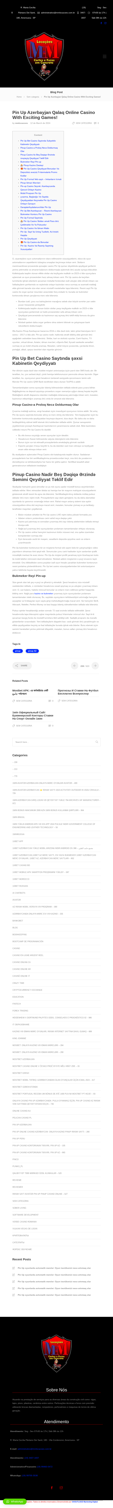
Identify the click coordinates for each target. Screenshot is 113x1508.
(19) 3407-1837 (31, 1458)
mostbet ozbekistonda (25, 1087)
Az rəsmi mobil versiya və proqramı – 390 (35, 907)
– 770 (15, 776)
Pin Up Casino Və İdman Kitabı (34, 228)
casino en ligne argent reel (28, 955)
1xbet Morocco (21, 879)
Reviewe (17, 1180)
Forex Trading (20, 1011)
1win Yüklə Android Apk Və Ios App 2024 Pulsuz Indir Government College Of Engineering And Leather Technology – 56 (54, 825)
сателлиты (18, 1242)
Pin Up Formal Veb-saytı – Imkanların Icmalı (41, 179)
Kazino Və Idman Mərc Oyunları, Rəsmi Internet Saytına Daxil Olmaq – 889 (52, 1031)
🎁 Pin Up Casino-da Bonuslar (34, 242)
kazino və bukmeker (43, 593)
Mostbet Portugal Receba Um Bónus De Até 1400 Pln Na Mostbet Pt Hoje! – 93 (54, 1094)
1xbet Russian (20, 886)
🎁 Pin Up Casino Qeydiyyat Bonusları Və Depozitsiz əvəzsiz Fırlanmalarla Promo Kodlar (39, 172)
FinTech (17, 1004)
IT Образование (21, 1024)
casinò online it (21, 976)
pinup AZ (32, 651)
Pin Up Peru (19, 1139)
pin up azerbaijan (22, 1125)
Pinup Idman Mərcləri (30, 183)
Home (19, 97)
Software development (26, 1215)
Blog (15, 928)
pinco (16, 1159)
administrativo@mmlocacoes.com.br (34, 1449)
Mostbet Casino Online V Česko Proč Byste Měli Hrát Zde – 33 (46, 1066)
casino (16, 948)
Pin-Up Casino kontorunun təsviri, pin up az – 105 (39, 1145)
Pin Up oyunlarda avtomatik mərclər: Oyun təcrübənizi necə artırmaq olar (54, 1268)
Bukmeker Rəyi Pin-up (30, 162)
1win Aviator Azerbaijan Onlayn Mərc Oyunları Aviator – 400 (45, 783)
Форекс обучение (22, 1249)
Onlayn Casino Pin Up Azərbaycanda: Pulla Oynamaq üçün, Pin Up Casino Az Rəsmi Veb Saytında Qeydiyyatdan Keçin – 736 (56, 1102)
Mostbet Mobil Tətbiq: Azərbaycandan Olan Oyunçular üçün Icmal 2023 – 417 (54, 1080)
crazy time (18, 983)
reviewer (18, 1187)
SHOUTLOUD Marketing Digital (85, 1502)
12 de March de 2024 (40, 123)
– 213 (15, 769)
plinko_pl (18, 1166)
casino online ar (22, 969)
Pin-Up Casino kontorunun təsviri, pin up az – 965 (39, 1152)
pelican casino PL (22, 1118)
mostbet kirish (21, 1073)
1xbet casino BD (21, 865)
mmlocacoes (21, 123)
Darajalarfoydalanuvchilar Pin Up (35, 207)
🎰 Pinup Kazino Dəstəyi (31, 165)
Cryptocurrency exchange (27, 990)
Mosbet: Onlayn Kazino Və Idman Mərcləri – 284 (38, 1045)
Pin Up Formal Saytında (31, 218)
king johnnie (19, 1038)
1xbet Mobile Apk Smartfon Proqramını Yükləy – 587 (41, 872)
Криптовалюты (21, 1235)
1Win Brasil (19, 817)
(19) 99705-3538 (30, 1475)
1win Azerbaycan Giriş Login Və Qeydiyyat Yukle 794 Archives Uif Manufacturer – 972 (56, 802)
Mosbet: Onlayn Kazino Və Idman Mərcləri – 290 (38, 1052)
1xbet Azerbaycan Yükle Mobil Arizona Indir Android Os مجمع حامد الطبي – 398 (53, 848)
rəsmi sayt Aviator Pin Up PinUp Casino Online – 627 (40, 1194)
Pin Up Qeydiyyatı (28, 238)
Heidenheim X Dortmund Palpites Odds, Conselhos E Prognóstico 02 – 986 (52, 1018)
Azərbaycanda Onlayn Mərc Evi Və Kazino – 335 (38, 914)
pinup (17, 651)
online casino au (22, 1111)
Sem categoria (33, 97)
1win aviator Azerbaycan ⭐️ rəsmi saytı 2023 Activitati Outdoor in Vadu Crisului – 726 (56, 791)
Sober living (19, 1208)
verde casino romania (25, 1222)
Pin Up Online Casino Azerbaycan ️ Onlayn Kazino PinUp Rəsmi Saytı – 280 (51, 1132)
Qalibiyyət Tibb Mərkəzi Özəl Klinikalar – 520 (37, 1173)
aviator (17, 900)
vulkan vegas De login (25, 1229)
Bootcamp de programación (28, 941)
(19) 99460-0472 (45, 1467)
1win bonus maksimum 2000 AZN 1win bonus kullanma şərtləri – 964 (48, 810)
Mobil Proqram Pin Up (30, 193)
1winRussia (18, 834)
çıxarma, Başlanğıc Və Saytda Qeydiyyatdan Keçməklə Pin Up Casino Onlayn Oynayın (38, 200)
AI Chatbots (19, 893)
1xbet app (18, 841)
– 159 (15, 762)
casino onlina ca (22, 962)
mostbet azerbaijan (23, 1059)
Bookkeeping (20, 934)
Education (18, 997)
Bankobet (18, 921)
